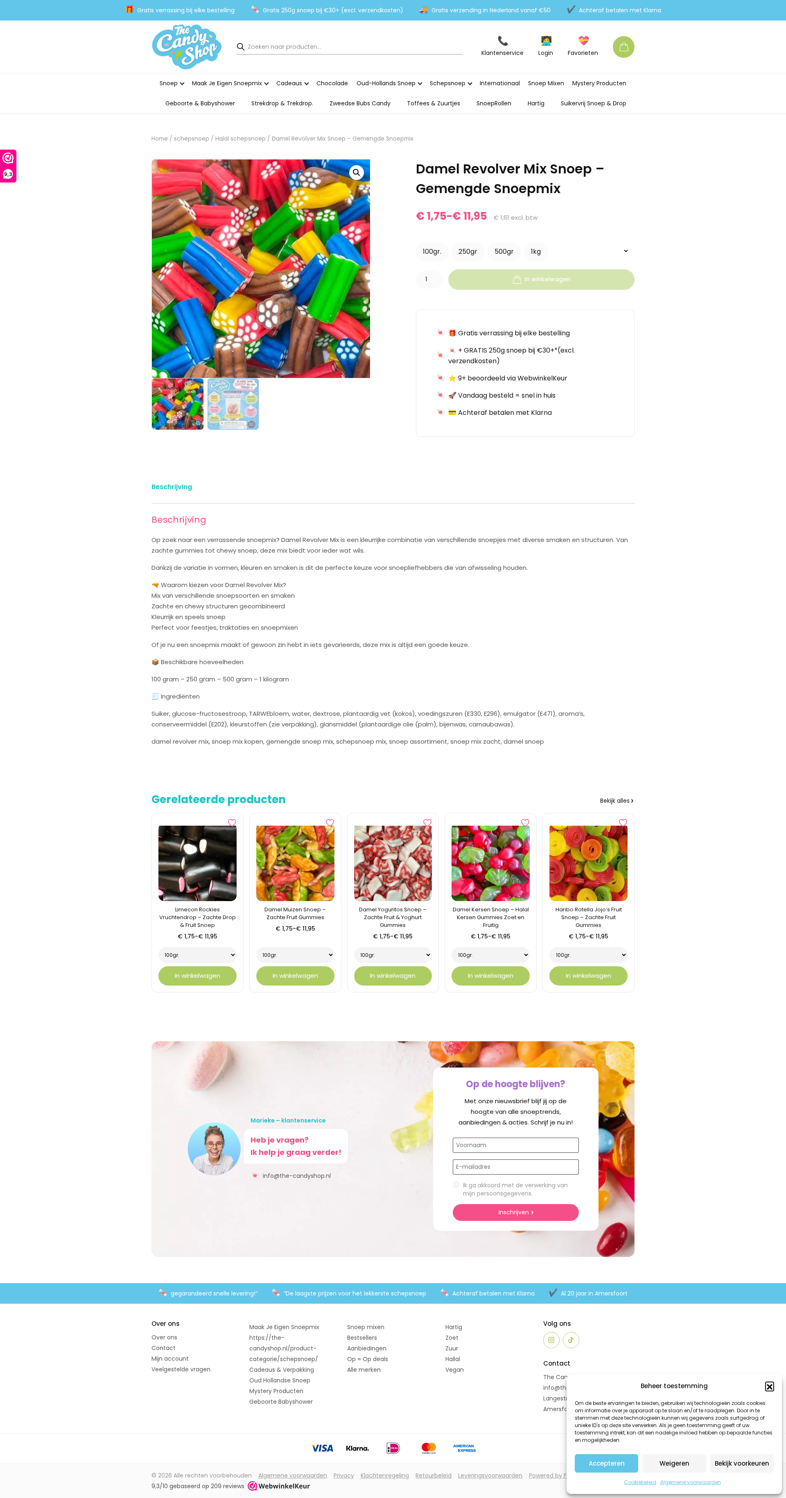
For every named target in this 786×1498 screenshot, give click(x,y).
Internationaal (500, 83)
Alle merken (364, 1370)
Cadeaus (289, 83)
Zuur (451, 1348)
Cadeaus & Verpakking (281, 1370)
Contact (163, 1348)
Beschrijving (171, 487)
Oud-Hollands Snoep (386, 83)
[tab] (171, 488)
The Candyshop (566, 1377)
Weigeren (674, 1463)
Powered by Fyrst (553, 1475)
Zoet (451, 1338)
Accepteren (607, 1463)
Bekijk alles (615, 801)
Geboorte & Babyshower (200, 103)
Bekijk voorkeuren (742, 1463)
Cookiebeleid (640, 1482)
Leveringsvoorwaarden (490, 1475)
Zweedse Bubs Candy (360, 103)
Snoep (169, 83)
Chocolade (332, 83)
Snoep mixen (365, 1327)
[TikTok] (571, 1340)
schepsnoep (191, 139)
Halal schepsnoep (240, 139)
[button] (770, 1386)
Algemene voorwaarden (690, 1482)
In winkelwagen (547, 279)
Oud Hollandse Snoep (279, 1380)
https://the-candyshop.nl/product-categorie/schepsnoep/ (283, 1348)
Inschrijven (514, 1212)
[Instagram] (551, 1340)
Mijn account (170, 1359)
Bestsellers (362, 1338)
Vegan (454, 1370)
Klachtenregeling (385, 1475)
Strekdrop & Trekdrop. (282, 103)
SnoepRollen (494, 103)
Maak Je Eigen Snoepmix (227, 83)
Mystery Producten (599, 83)
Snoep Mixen (546, 83)
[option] (432, 252)
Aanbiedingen (366, 1348)
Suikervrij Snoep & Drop (593, 103)
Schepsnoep (447, 83)
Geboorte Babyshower (281, 1402)
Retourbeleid (434, 1475)
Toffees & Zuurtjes (433, 103)
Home (159, 139)
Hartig (536, 103)
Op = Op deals (367, 1359)
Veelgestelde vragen (180, 1369)
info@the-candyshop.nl (291, 1175)
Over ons (164, 1337)
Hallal (452, 1359)
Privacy (344, 1475)
